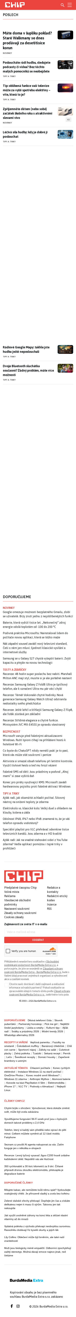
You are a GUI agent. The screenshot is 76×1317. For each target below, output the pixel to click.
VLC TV (22, 1086)
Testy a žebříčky (14, 669)
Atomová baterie (61, 1079)
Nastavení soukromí (17, 908)
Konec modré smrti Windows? (43, 1075)
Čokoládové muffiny (28, 1046)
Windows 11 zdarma (15, 1079)
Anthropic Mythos (39, 1079)
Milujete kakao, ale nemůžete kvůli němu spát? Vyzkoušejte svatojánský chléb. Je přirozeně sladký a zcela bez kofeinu (37, 1191)
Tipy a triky (9, 76)
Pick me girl (51, 1024)
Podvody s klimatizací (42, 1086)
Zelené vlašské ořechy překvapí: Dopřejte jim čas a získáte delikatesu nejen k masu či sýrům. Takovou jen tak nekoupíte (37, 1204)
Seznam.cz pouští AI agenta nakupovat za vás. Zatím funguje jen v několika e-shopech (34, 1146)
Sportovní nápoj (27, 1049)
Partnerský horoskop (30, 1024)
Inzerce (52, 904)
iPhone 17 (10, 1086)
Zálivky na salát (47, 1049)
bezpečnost (11, 731)
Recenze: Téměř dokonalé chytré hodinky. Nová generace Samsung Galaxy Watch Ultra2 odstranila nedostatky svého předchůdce (34, 699)
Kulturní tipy (53, 1027)
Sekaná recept (52, 1053)
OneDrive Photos (13, 1075)
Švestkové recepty (25, 1057)
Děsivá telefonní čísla (40, 1020)
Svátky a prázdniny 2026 (25, 1031)
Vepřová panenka (40, 1042)
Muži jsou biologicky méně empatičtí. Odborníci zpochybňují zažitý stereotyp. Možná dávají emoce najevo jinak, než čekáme (37, 1252)
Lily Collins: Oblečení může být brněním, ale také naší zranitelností (34, 1239)
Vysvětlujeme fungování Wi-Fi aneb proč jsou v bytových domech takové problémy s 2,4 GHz (35, 1121)
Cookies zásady (14, 917)
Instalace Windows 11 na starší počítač (39, 1071)
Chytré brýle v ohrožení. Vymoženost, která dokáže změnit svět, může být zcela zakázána (36, 1110)
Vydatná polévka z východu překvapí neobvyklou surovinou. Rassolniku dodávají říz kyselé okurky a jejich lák (37, 1228)
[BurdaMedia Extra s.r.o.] (23, 876)
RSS (49, 908)
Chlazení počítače (40, 1068)
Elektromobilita (56, 1082)
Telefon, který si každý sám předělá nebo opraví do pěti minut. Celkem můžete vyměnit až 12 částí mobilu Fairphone (35, 1133)
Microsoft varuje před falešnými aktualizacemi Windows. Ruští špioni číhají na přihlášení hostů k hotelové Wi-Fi (34, 740)
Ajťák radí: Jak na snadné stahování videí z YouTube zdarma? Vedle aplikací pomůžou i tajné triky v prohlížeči (35, 844)
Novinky (7, 53)
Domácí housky (46, 1057)
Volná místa (11, 891)
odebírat (38, 940)
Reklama (9, 896)
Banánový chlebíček (53, 1046)
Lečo (9, 1057)
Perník (66, 1053)
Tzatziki (37, 1053)
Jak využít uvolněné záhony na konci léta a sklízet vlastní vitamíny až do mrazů (36, 1217)
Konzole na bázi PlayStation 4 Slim (25, 1082)
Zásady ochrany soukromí (20, 912)
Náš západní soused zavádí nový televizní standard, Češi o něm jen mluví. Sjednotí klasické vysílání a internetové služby (35, 648)
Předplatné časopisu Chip (20, 887)
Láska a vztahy (35, 1027)
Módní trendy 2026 (52, 1031)
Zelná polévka (22, 1053)
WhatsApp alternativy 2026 (19, 1035)
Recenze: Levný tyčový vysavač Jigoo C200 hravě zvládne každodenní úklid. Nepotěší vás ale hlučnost (37, 1157)
